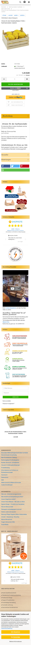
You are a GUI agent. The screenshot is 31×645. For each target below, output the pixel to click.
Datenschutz (4, 477)
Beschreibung (6, 116)
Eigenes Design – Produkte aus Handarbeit (12, 504)
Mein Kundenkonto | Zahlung (9, 457)
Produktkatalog (5, 467)
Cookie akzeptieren (11, 308)
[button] (4, 79)
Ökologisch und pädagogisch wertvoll (11, 509)
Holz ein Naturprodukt (7, 506)
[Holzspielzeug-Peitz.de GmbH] (4, 2)
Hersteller (4, 155)
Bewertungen (6, 159)
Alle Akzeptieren (15, 632)
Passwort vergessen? (8, 403)
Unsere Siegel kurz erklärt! (8, 499)
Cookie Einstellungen (7, 485)
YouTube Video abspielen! (17, 288)
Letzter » (22, 15)
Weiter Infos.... (6, 322)
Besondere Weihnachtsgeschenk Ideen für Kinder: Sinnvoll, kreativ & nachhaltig (14, 454)
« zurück (10, 15)
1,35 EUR (15, 437)
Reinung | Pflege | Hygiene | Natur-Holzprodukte (14, 514)
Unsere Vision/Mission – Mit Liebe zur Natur (13, 501)
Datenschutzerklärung (6, 628)
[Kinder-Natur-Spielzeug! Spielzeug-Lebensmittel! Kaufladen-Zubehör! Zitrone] (15, 38)
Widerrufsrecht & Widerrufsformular (11, 482)
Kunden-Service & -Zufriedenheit (10, 462)
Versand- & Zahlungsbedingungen (10, 465)
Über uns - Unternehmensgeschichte (11, 494)
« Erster (4, 15)
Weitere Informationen (15, 641)
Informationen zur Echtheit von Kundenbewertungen (9, 471)
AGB (2, 480)
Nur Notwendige (15, 637)
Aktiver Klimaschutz (6, 519)
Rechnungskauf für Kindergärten (10, 460)
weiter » (16, 15)
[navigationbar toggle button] (29, 2)
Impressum (4, 475)
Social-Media (4, 524)
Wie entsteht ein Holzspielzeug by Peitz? (12, 496)
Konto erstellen (7, 401)
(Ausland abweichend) (19, 68)
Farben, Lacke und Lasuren (8, 512)
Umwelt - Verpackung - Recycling (10, 517)
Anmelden (15, 397)
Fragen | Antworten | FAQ (8, 522)
